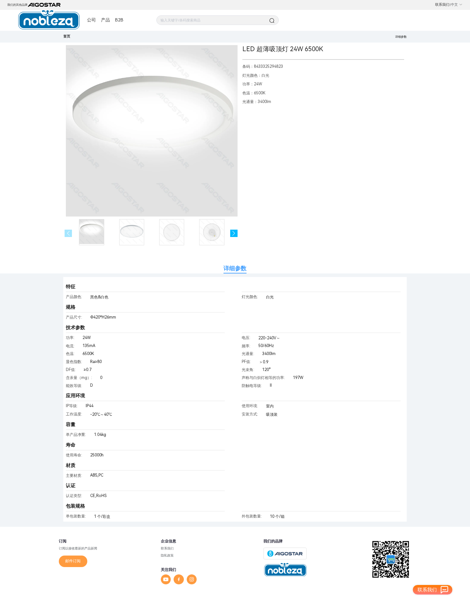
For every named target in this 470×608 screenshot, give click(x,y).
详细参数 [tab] (235, 268)
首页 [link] (66, 36)
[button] (234, 233)
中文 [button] (454, 5)
